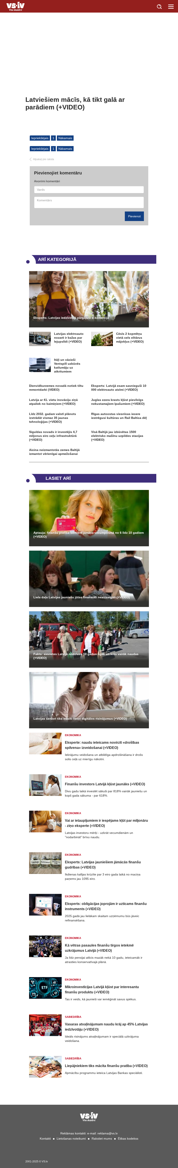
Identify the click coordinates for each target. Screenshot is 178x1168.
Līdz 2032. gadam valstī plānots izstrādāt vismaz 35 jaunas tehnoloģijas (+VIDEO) (52, 417)
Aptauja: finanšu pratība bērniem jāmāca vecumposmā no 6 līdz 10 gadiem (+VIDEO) (88, 534)
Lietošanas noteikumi (71, 1138)
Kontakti (45, 1138)
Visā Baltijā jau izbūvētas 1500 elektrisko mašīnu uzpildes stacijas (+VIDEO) (117, 435)
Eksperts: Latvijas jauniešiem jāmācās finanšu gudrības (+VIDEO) (103, 864)
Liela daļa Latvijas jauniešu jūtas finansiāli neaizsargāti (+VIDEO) (81, 597)
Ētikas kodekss (128, 1138)
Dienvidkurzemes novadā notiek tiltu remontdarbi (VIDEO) (56, 387)
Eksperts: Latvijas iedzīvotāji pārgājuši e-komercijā (71, 317)
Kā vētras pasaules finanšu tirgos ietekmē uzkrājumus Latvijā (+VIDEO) (99, 948)
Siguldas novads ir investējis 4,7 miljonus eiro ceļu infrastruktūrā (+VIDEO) (53, 435)
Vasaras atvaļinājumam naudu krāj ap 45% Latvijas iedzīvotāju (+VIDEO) (106, 1026)
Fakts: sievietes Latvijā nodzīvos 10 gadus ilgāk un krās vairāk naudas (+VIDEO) (85, 656)
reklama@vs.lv (107, 1133)
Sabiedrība (73, 1016)
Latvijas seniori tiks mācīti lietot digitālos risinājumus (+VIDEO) (80, 718)
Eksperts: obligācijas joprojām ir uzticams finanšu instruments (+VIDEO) (106, 906)
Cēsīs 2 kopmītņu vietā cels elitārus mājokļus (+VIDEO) (130, 337)
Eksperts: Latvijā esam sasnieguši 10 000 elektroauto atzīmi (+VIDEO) (118, 387)
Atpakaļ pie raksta (43, 159)
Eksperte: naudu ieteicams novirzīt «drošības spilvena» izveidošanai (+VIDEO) (102, 745)
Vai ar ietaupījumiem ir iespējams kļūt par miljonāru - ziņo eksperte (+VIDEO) (106, 823)
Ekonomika (73, 735)
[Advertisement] (89, 63)
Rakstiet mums (102, 1138)
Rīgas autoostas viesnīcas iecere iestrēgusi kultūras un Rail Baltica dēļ (119, 416)
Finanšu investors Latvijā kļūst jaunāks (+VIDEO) (105, 784)
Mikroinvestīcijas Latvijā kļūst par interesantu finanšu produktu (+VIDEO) (102, 989)
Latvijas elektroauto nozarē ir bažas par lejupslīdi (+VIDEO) (69, 337)
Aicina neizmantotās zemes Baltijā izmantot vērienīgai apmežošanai (54, 451)
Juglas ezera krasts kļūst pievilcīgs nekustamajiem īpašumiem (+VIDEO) (118, 401)
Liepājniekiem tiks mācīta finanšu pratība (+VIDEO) (106, 1066)
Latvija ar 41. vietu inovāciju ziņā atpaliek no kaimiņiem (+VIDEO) (53, 401)
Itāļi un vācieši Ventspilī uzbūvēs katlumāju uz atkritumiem (67, 365)
